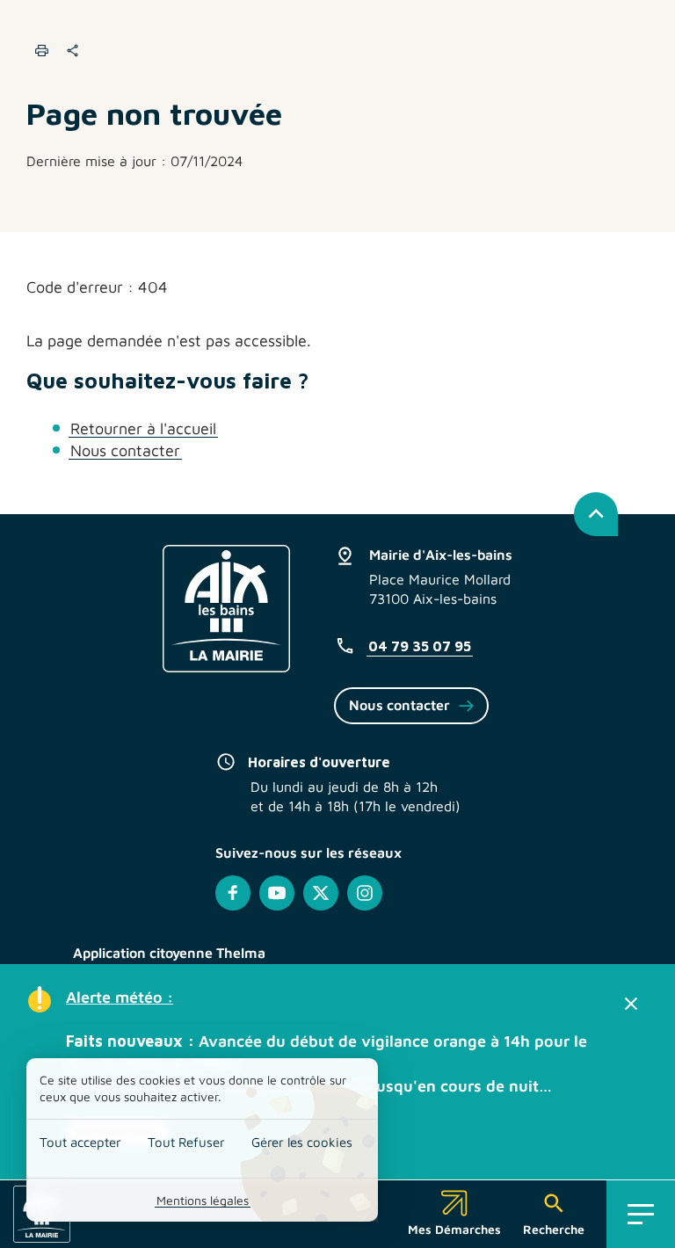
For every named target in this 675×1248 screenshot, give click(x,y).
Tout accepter (80, 1142)
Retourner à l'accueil (143, 428)
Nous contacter (125, 450)
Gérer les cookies (301, 1142)
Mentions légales (202, 1200)
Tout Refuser (186, 1142)
